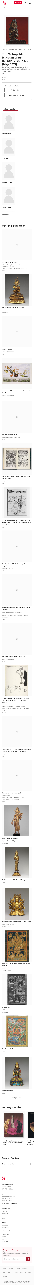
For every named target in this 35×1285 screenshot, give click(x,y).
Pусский (5, 1276)
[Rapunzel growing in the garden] (17, 775)
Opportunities (5, 1234)
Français (24, 1268)
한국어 (21, 1272)
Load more (16, 1099)
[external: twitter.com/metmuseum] (4, 1203)
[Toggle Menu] (29, 2)
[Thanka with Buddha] (17, 1031)
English (4, 1268)
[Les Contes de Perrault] (17, 244)
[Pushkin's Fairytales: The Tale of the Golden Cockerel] (17, 590)
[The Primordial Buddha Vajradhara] (17, 290)
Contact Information (25, 1281)
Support (4, 1222)
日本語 (16, 1272)
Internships (4, 1244)
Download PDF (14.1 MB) (16, 95)
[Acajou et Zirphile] (17, 331)
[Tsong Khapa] (17, 989)
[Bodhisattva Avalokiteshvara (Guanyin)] (17, 862)
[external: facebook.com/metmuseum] (2, 1203)
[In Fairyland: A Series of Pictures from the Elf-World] (17, 373)
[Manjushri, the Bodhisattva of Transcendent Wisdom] (17, 946)
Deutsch (10, 1272)
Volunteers (4, 1239)
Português (17, 1268)
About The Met (6, 1208)
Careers (4, 1236)
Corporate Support (6, 1230)
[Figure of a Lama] (17, 1073)
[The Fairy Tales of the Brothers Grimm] (17, 639)
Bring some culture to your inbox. (13, 1250)
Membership (5, 1225)
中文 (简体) (28, 1272)
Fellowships (5, 1241)
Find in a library (16, 90)
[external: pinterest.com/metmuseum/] (7, 1203)
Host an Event (5, 1227)
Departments (5, 1211)
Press (3, 1218)
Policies (4, 1216)
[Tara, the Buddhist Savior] (17, 820)
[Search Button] (25, 2)
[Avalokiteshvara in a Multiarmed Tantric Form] (17, 904)
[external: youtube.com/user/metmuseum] (14, 1203)
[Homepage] (4, 3)
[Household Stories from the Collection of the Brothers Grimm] (17, 459)
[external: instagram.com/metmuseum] (9, 1203)
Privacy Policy (17, 1281)
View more (5, 214)
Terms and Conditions (8, 1281)
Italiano (4, 1272)
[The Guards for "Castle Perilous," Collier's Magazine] (17, 546)
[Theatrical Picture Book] (17, 417)
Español (11, 1268)
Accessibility (5, 1213)
